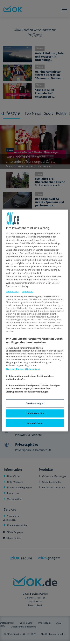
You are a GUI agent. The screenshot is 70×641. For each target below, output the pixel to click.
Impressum (27, 291)
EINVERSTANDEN (35, 413)
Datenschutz (12, 291)
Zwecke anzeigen (35, 403)
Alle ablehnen (35, 422)
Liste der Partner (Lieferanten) (23, 369)
